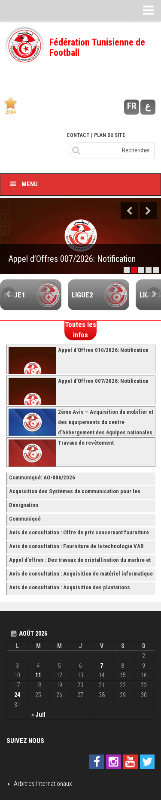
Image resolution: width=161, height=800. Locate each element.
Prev (8, 294)
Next (148, 210)
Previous (129, 210)
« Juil (38, 714)
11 (38, 675)
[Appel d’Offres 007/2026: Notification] (80, 236)
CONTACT (78, 135)
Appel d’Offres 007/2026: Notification (72, 259)
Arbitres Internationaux (43, 784)
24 (17, 694)
